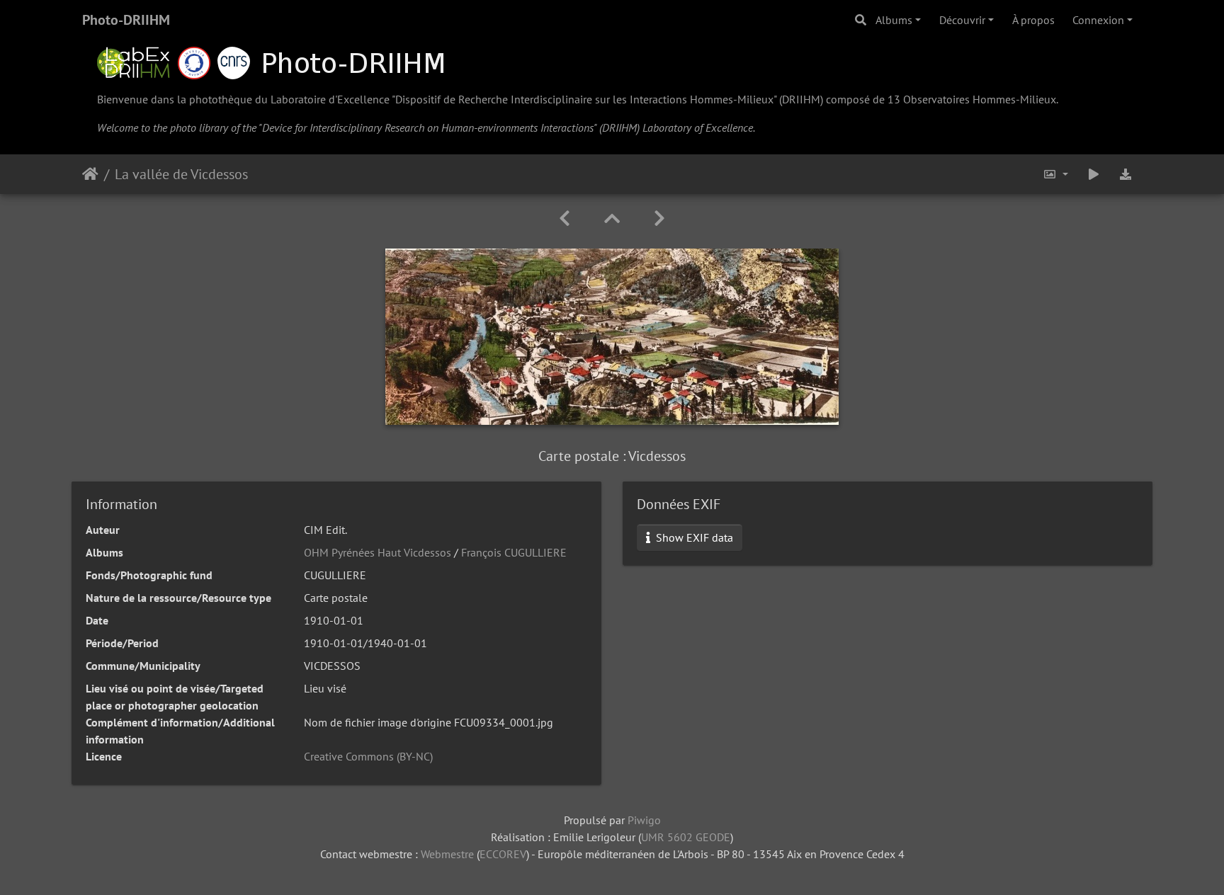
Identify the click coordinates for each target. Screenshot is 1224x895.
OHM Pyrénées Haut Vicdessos (377, 552)
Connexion (1098, 20)
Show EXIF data (693, 537)
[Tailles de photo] (1055, 174)
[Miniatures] (612, 218)
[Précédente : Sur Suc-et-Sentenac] (564, 218)
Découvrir (962, 20)
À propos (1033, 20)
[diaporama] (1093, 174)
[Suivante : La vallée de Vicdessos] (659, 218)
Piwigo (644, 820)
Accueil (90, 174)
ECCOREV (503, 854)
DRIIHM (801, 99)
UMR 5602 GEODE (685, 837)
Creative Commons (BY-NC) (368, 756)
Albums (894, 20)
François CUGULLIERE (514, 552)
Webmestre (447, 854)
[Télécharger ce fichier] (1126, 174)
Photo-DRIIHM (126, 20)
